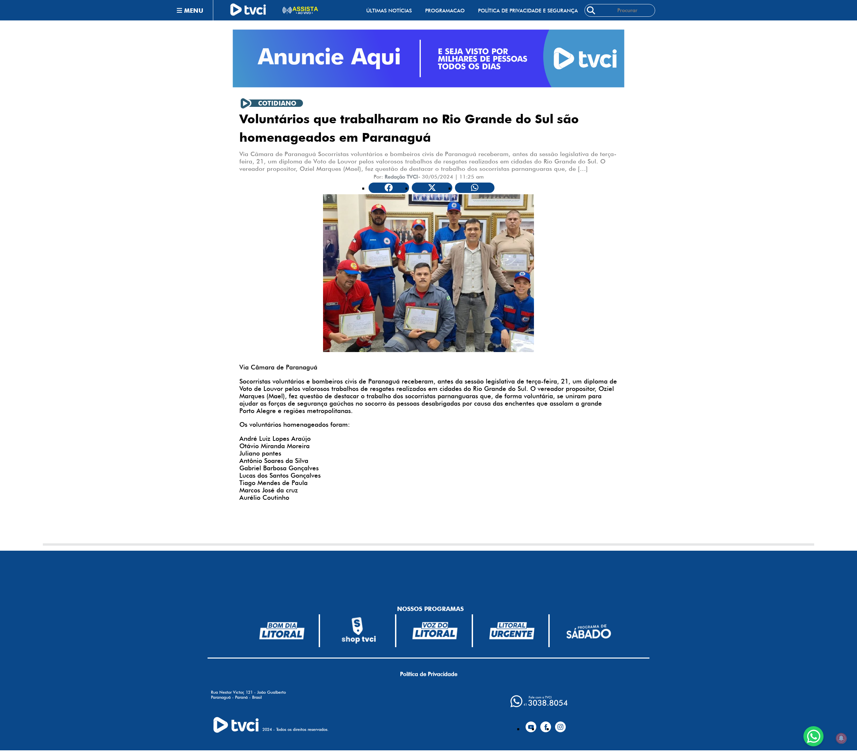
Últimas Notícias (389, 10)
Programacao (445, 10)
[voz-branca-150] (435, 631)
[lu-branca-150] (511, 631)
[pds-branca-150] (588, 631)
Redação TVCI (401, 177)
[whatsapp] (538, 701)
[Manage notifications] (841, 738)
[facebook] (545, 724)
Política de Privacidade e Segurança (528, 10)
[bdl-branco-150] (281, 631)
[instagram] (560, 724)
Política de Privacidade (428, 674)
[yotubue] (531, 724)
